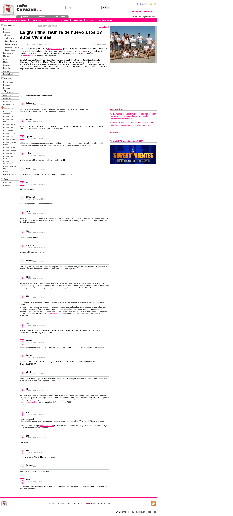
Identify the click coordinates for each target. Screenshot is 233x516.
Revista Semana (9, 151)
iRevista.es (8, 108)
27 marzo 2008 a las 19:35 (35, 374)
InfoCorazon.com (58, 503)
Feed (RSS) (8, 95)
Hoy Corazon (8, 131)
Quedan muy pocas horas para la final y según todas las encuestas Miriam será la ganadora (131, 124)
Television (7, 35)
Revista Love (8, 137)
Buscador (7, 85)
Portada (6, 29)
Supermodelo (10, 50)
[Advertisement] (133, 84)
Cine (5, 59)
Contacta (93, 503)
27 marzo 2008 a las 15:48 (35, 214)
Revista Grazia (9, 125)
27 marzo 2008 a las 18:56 (35, 326)
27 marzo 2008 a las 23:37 (35, 452)
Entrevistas (7, 68)
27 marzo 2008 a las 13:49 (35, 184)
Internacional (8, 53)
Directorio (7, 101)
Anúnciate (102, 503)
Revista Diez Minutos (8, 121)
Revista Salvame (9, 148)
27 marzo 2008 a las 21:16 (35, 414)
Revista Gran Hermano (8, 158)
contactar (60, 16)
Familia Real (8, 74)
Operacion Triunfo (12, 47)
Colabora (6, 185)
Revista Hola (8, 128)
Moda (5, 62)
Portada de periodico (147, 512)
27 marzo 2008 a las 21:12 (35, 391)
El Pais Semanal (9, 174)
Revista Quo (8, 171)
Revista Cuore (8, 117)
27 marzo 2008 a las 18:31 (35, 279)
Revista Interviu (9, 154)
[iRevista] (4, 92)
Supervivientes (11, 44)
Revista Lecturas (9, 134)
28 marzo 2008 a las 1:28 (35, 481)
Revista (134, 512)
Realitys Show (9, 38)
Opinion (6, 71)
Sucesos (6, 65)
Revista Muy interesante (8, 163)
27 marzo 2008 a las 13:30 (35, 155)
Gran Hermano (11, 41)
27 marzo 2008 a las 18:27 (35, 262)
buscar (42, 16)
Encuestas (7, 98)
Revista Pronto (9, 140)
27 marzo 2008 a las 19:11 (35, 357)
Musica (6, 56)
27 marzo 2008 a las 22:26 (35, 438)
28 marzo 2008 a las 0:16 (35, 467)
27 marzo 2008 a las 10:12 (35, 105)
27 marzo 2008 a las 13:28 (35, 138)
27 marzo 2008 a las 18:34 (35, 298)
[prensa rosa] (5, 506)
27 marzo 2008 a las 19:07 (35, 342)
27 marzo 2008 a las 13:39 (35, 170)
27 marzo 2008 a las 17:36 (35, 247)
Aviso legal (83, 503)
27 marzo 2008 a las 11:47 (35, 121)
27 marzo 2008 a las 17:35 (35, 233)
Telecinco (81, 51)
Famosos (7, 32)
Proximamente (8, 104)
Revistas (6, 88)
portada (25, 16)
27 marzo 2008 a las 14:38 (35, 199)
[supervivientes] (133, 164)
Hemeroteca (8, 82)
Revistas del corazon (8, 113)
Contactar (7, 182)
